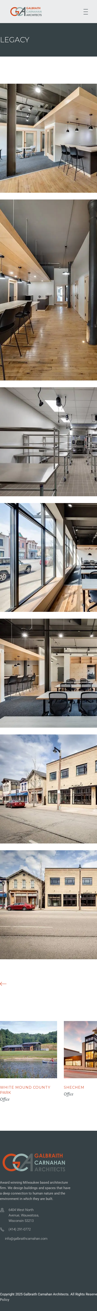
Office (4, 1099)
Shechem (74, 1087)
